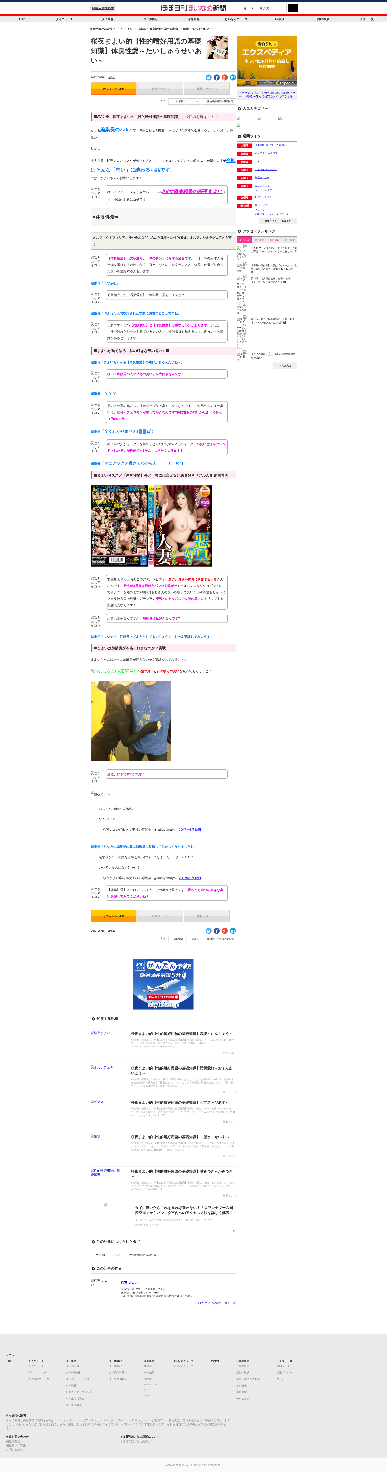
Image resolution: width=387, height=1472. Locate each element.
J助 (257, 161)
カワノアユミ (262, 185)
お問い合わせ (14, 1449)
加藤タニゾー (262, 177)
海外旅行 (149, 1372)
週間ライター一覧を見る (278, 221)
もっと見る (285, 365)
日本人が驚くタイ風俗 (79, 1392)
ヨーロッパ (150, 1384)
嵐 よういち (261, 204)
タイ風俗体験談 (118, 1372)
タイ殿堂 (259, 239)
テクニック (242, 1398)
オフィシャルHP (113, 88)
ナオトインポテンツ (266, 169)
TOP (22, 19)
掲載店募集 (13, 1441)
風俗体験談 (242, 1372)
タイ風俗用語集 (75, 1398)
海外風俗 (193, 19)
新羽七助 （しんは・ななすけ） (272, 214)
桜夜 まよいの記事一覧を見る (217, 1303)
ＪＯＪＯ (260, 209)
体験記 (148, 1366)
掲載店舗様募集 (103, 8)
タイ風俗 (107, 19)
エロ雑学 (241, 1392)
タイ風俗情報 (74, 1405)
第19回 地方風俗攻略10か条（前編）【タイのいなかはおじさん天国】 (272, 280)
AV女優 (279, 19)
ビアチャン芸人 (263, 196)
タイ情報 (71, 1385)
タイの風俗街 (74, 1372)
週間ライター (284, 1366)
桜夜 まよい (129, 1283)
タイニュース (64, 19)
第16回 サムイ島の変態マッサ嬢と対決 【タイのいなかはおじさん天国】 (273, 321)
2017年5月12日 (190, 830)
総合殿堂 (290, 239)
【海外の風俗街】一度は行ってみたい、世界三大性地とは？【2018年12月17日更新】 (274, 269)
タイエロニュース (38, 1372)
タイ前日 (244, 239)
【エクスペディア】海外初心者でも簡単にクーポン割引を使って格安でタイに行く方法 (267, 94)
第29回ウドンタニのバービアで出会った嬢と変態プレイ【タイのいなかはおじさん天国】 (274, 251)
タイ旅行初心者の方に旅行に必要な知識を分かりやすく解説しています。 (175, 1219)
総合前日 (274, 239)
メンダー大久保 (263, 190)
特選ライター (284, 1372)
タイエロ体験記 (118, 1379)
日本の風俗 (322, 19)
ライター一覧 (365, 19)
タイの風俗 (72, 1366)
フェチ (195, 101)
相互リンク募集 (16, 1445)
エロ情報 (178, 101)
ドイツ (147, 1390)
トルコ (147, 1395)
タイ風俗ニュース (38, 1379)
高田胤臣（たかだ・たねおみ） (272, 144)
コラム (111, 77)
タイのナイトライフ (77, 1379)
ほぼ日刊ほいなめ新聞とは (137, 1441)
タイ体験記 (151, 19)
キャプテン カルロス (266, 153)
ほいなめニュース (236, 19)
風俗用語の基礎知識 (248, 1379)
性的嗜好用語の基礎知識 (220, 101)
